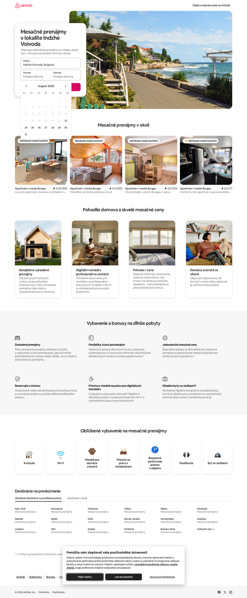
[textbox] (35, 76)
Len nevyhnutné (123, 576)
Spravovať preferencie (162, 576)
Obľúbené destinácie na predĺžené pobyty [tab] (38, 498)
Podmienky (58, 592)
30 (65, 127)
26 (39, 127)
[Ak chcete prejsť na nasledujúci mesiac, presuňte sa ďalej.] (66, 86)
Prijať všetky (85, 576)
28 (52, 127)
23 (66, 120)
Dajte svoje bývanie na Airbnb (211, 5)
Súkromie (44, 592)
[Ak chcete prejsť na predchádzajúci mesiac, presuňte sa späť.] (26, 86)
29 (59, 127)
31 (26, 134)
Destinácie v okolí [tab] (77, 498)
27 (45, 127)
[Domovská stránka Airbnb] (23, 5)
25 (32, 127)
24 (26, 127)
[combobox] (50, 65)
